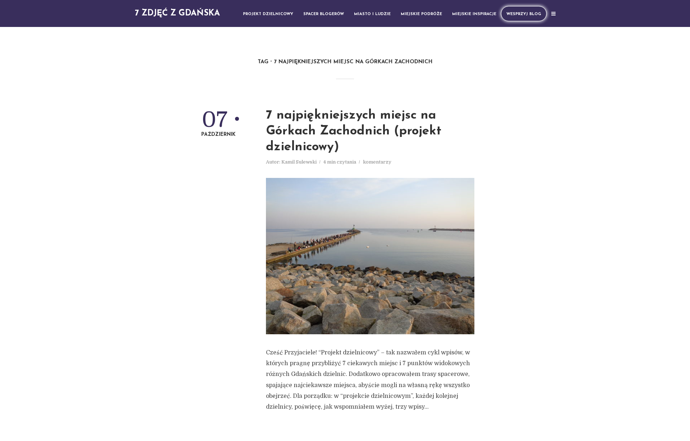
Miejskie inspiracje (474, 14)
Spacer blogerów (323, 14)
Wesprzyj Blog (523, 14)
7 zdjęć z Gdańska (177, 13)
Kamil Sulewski (299, 162)
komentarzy (377, 162)
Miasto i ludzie (372, 14)
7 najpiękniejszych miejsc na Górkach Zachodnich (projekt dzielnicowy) (353, 131)
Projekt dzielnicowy (268, 14)
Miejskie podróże (421, 14)
